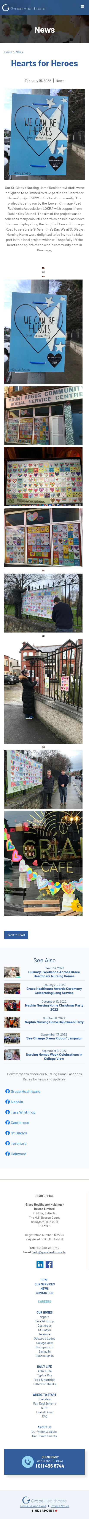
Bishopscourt (44, 1347)
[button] (82, 6)
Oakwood (18, 1153)
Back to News (16, 935)
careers (44, 1301)
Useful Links (44, 1412)
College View (44, 1343)
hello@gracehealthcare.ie (48, 1252)
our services (45, 1284)
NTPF (44, 1408)
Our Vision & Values (44, 1431)
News (19, 52)
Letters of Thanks (44, 1384)
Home (8, 52)
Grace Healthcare (25, 1091)
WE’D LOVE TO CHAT (50, 1462)
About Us (44, 1427)
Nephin (17, 1101)
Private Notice (60, 1506)
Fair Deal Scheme (44, 1403)
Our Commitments (44, 1436)
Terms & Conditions (33, 1506)
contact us (44, 1293)
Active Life (45, 1371)
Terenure (19, 1143)
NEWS (45, 1288)
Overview (44, 1399)
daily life (44, 1366)
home (44, 1280)
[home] (22, 7)
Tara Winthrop (23, 1112)
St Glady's (19, 1132)
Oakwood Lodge (44, 1338)
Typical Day (44, 1375)
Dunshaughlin (44, 1356)
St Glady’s (44, 1330)
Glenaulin (44, 1351)
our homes (44, 1312)
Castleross (20, 1122)
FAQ (44, 1416)
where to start (44, 1395)
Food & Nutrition (44, 1379)
